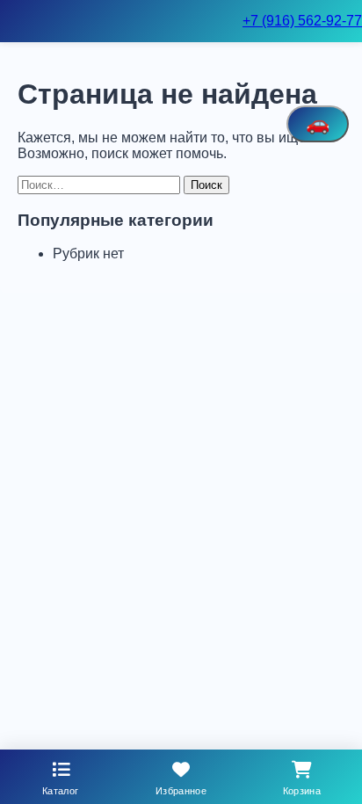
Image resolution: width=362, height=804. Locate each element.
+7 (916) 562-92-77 (302, 20)
